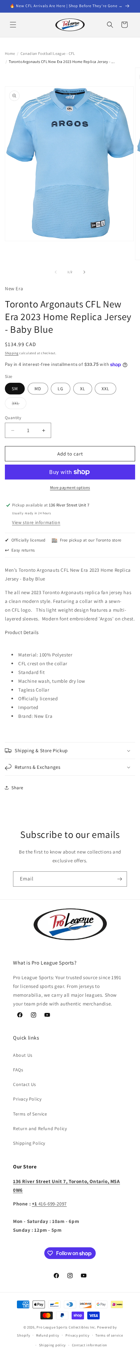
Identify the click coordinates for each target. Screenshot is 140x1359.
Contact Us (24, 1084)
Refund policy (47, 1335)
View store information (36, 522)
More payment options (70, 487)
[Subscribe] (119, 879)
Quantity (13, 417)
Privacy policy (77, 1335)
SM (15, 389)
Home (10, 53)
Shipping (12, 353)
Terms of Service (30, 1114)
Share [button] (17, 788)
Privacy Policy (27, 1099)
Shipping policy (52, 1345)
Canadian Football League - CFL (48, 53)
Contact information (89, 1345)
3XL (19, 404)
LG (60, 389)
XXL (105, 389)
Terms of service (109, 1335)
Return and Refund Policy (40, 1128)
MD (38, 389)
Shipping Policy (29, 1143)
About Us (23, 1055)
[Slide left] (56, 272)
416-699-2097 (49, 1204)
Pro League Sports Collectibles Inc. (66, 1327)
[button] (13, 25)
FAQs (18, 1070)
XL (82, 389)
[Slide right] (84, 272)
